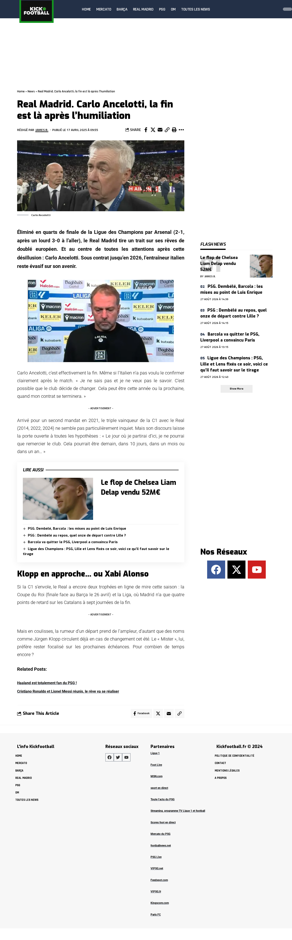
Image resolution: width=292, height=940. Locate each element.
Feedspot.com (159, 880)
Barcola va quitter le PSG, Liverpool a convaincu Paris (73, 542)
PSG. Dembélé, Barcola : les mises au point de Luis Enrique (77, 528)
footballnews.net (161, 845)
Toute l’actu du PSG (163, 799)
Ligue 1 (155, 753)
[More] (181, 130)
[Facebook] (216, 570)
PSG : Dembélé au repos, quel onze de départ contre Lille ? (77, 535)
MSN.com (156, 776)
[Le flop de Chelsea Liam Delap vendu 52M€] (58, 499)
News (31, 91)
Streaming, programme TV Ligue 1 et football (178, 810)
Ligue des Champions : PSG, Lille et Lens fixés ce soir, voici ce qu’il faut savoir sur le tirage (234, 364)
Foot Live (156, 764)
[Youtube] (257, 570)
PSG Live (156, 857)
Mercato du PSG (160, 834)
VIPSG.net (157, 868)
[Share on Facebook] (146, 130)
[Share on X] (153, 130)
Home (21, 91)
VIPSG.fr (156, 891)
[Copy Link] (167, 130)
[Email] (160, 130)
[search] (274, 9)
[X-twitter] (236, 570)
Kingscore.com (160, 903)
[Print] (174, 130)
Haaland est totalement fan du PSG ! (47, 683)
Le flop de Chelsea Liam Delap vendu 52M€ (219, 263)
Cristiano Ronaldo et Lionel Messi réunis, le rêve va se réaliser (68, 691)
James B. (41, 129)
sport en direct (159, 788)
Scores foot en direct (163, 822)
